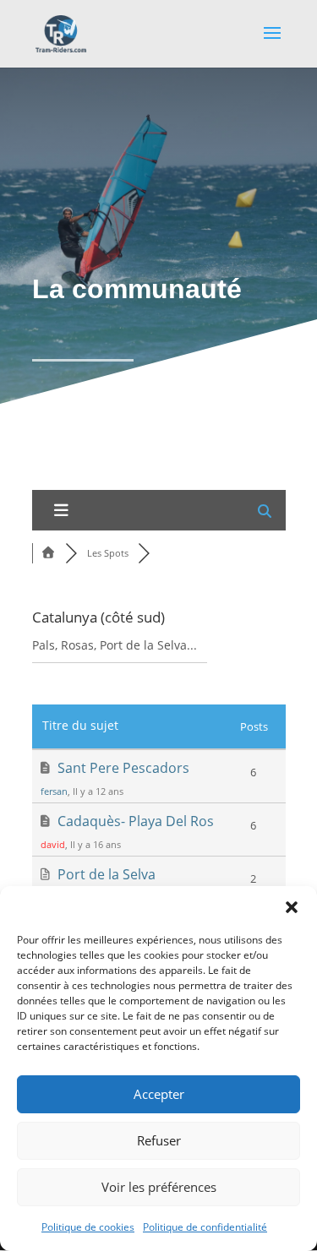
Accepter (159, 1093)
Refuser (159, 1140)
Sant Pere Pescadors (123, 767)
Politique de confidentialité (205, 1227)
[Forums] (49, 553)
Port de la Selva (106, 874)
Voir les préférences (158, 1186)
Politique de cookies (87, 1227)
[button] (291, 907)
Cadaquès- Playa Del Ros (135, 821)
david (53, 844)
